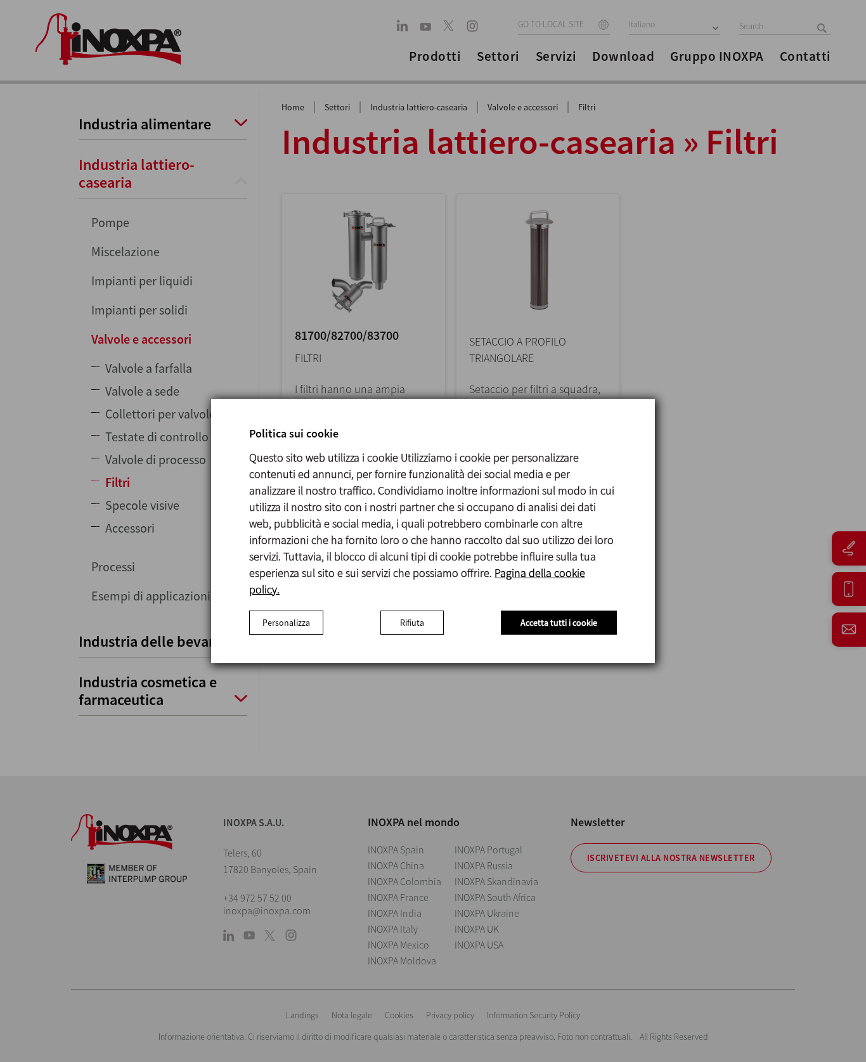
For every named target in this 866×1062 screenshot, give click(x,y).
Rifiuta (412, 622)
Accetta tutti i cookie (558, 622)
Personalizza (286, 622)
